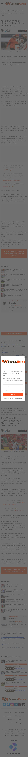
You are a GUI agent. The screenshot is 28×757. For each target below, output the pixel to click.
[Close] (25, 357)
